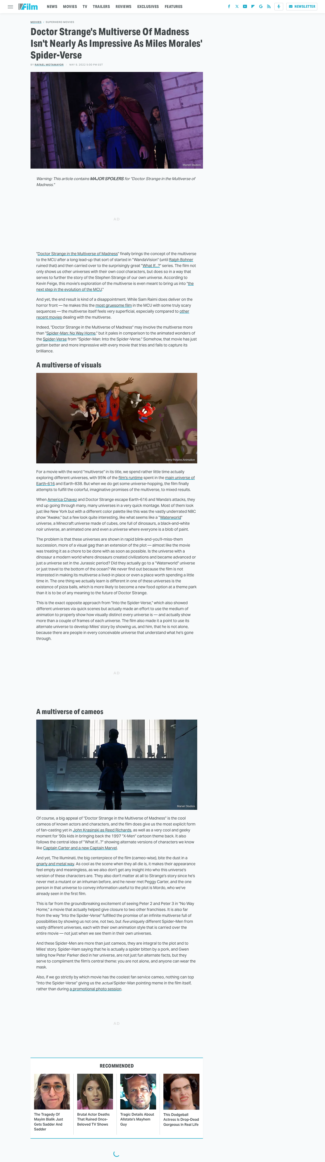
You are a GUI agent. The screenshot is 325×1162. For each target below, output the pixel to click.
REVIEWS (124, 6)
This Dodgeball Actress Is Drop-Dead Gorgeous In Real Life (181, 1119)
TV (85, 6)
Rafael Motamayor (49, 64)
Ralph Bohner (181, 259)
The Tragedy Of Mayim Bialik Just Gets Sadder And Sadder (48, 1122)
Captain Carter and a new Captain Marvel (80, 847)
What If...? (151, 265)
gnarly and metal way (55, 863)
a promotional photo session (95, 988)
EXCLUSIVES (148, 6)
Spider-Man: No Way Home (71, 333)
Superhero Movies (60, 22)
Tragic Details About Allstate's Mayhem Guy (137, 1119)
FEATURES (174, 6)
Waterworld (170, 517)
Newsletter (304, 6)
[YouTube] (245, 7)
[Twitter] (237, 7)
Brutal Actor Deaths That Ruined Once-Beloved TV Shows (93, 1119)
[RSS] (268, 7)
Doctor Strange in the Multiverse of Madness (78, 253)
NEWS (52, 6)
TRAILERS (101, 6)
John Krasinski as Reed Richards (102, 830)
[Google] (260, 7)
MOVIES (70, 6)
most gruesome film (114, 305)
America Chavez (62, 499)
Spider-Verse (55, 339)
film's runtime (131, 477)
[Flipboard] (252, 7)
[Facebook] (229, 7)
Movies (36, 22)
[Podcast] (278, 6)
